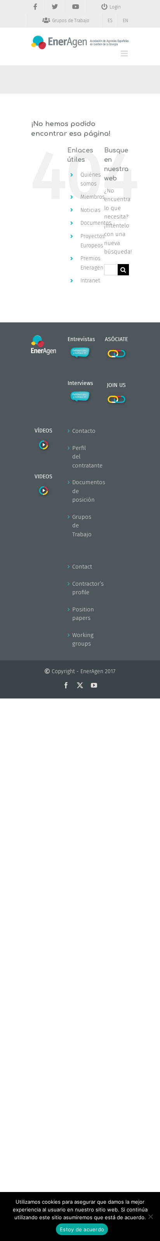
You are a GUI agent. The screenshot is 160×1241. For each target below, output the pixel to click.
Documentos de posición (80, 491)
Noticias (90, 210)
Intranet (90, 280)
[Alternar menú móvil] (125, 53)
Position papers (80, 614)
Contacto (80, 430)
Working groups (80, 640)
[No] (150, 1216)
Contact (80, 566)
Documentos (95, 223)
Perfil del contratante (80, 457)
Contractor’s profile (80, 588)
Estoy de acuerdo (82, 1229)
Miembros (92, 197)
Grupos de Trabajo (80, 525)
